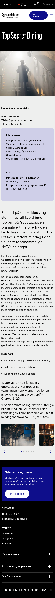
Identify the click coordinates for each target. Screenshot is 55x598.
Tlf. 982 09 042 (12, 124)
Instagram (7, 538)
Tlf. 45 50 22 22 (10, 514)
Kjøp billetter (36, 15)
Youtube (6, 543)
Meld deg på (17, 494)
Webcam (49, 4)
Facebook (7, 533)
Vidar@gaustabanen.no (16, 120)
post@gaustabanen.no (14, 519)
